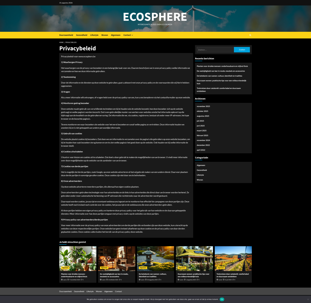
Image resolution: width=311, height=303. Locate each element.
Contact (127, 35)
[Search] (250, 35)
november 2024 (203, 140)
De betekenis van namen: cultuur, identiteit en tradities (219, 76)
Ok (222, 299)
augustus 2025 (203, 116)
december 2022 (203, 145)
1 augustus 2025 (191, 280)
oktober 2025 (202, 111)
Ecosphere (155, 17)
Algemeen (115, 35)
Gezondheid (81, 35)
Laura (65, 280)
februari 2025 (202, 135)
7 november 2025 (74, 280)
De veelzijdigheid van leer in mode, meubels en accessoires (221, 71)
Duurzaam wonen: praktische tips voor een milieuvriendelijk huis (221, 82)
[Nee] (308, 299)
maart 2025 (202, 131)
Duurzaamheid (66, 35)
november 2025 (203, 106)
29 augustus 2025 (152, 280)
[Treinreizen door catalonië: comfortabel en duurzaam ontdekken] (233, 258)
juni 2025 (201, 126)
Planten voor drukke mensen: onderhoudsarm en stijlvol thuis (222, 66)
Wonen (104, 35)
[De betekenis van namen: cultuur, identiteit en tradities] (155, 258)
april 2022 (201, 150)
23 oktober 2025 (113, 280)
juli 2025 (200, 121)
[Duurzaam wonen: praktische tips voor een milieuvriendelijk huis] (194, 258)
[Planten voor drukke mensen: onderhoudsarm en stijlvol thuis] (77, 258)
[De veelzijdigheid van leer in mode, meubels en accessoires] (116, 258)
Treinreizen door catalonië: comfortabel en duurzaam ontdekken (219, 89)
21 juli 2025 (228, 280)
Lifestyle (94, 35)
